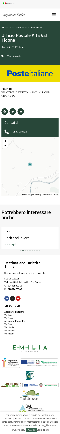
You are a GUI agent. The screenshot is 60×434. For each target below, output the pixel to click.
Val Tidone (18, 46)
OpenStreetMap (35, 194)
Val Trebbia (9, 330)
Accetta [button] (31, 430)
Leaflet (24, 194)
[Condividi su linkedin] (20, 111)
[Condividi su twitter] (12, 111)
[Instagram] (12, 298)
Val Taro (8, 315)
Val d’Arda (9, 327)
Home (5, 27)
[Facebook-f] (6, 298)
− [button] (5, 145)
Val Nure (8, 324)
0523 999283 (20, 132)
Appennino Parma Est (15, 321)
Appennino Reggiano (14, 311)
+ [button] (5, 141)
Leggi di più (43, 429)
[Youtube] (18, 298)
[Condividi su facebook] (4, 111)
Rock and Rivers (16, 238)
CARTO (55, 194)
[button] (54, 14)
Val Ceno (8, 318)
